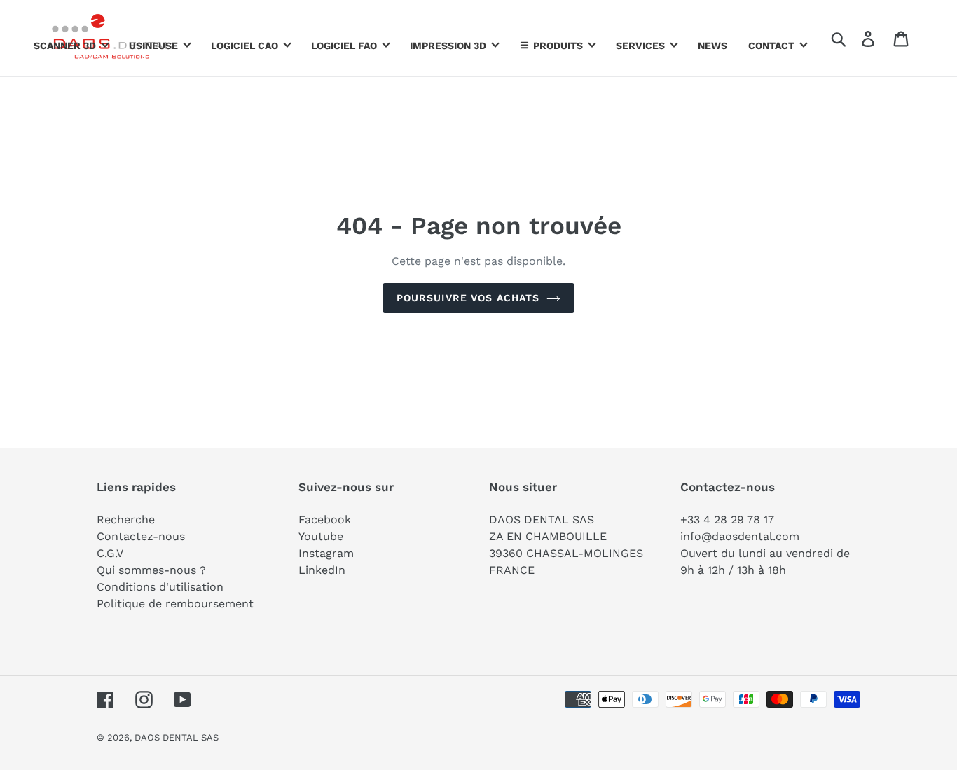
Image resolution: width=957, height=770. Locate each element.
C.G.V (110, 553)
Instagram (326, 553)
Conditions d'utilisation (160, 586)
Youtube (320, 536)
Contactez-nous (141, 536)
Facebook (324, 519)
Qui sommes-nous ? (151, 570)
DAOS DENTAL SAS (177, 737)
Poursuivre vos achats (468, 297)
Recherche (126, 519)
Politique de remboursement (175, 603)
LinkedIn (321, 570)
